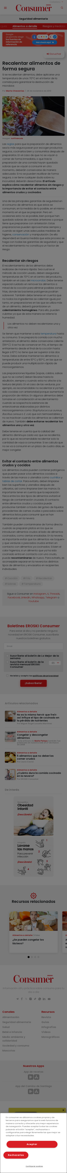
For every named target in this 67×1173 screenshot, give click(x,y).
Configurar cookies (34, 1166)
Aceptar (32, 1144)
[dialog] (33, 1143)
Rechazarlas (16, 1155)
